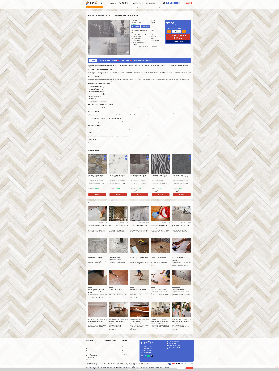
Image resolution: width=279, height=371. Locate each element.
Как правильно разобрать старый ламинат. (139, 258)
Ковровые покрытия (127, 348)
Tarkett (153, 22)
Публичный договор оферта (93, 350)
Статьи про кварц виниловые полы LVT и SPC (155, 254)
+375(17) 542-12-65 (146, 350)
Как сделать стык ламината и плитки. (95, 322)
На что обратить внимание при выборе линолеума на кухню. (159, 322)
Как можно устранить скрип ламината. (116, 290)
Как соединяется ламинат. (179, 289)
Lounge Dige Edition (126, 12)
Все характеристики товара (147, 46)
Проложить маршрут (173, 341)
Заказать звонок (150, 3)
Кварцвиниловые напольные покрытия (117, 322)
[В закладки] (105, 156)
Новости (186, 7)
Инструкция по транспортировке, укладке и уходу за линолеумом (93, 354)
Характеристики (105, 60)
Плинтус (124, 352)
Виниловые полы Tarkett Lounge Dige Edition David (96, 176)
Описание (93, 60)
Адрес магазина (90, 357)
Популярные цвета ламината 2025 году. (139, 226)
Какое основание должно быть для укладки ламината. (97, 226)
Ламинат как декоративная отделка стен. (118, 226)
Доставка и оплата (142, 7)
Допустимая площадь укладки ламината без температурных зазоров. (96, 291)
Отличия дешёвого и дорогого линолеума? (180, 322)
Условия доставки (90, 344)
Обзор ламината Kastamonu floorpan (95, 258)
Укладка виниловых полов (111, 346)
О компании (173, 7)
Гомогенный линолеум (128, 350)
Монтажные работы (110, 340)
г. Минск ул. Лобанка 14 (174, 345)
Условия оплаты (90, 346)
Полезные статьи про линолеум (134, 319)
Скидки (114, 7)
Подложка (125, 354)
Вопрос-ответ (126, 60)
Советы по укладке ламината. (159, 289)
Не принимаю (181, 368)
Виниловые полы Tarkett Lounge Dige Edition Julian (160, 176)
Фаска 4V (153, 38)
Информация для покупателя (143, 60)
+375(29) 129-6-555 (146, 346)
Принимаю (189, 368)
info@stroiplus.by (147, 352)
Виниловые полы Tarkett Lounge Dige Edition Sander (117, 176)
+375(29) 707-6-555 (147, 348)
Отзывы (115, 60)
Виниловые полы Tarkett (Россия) (111, 12)
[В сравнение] (105, 159)
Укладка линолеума (109, 344)
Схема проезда (172, 343)
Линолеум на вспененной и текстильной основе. (137, 322)
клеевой (153, 36)
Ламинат (124, 342)
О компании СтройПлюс (92, 342)
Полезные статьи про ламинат (92, 222)
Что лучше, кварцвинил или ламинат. (158, 258)
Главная (90, 12)
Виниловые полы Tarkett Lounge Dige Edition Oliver (138, 176)
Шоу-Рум (126, 7)
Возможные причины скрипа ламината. (138, 290)
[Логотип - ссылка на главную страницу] (151, 342)
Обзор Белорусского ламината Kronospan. (180, 226)
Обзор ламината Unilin (115, 257)
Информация (90, 340)
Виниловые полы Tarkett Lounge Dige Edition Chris (180, 176)
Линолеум (125, 344)
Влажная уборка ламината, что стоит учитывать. (159, 226)
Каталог (124, 340)
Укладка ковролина (109, 348)
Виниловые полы (97, 12)
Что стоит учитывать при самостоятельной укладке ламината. (179, 259)
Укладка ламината (109, 342)
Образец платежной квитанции (94, 348)
